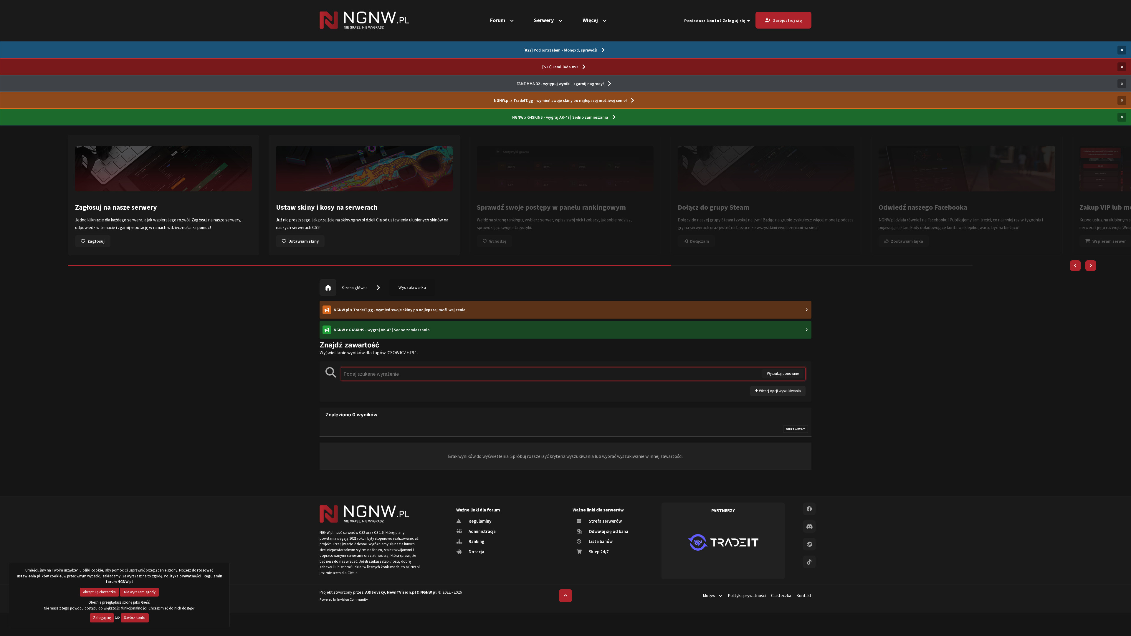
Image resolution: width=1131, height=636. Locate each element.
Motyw (709, 595)
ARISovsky (375, 592)
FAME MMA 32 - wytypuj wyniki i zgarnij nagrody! (560, 83)
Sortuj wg (794, 429)
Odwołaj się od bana (608, 531)
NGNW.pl (428, 592)
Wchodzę (497, 241)
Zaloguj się (102, 617)
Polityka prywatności (747, 595)
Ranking (476, 541)
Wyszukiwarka (412, 287)
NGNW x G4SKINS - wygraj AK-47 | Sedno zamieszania (560, 117)
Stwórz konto (134, 617)
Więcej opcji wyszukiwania (779, 390)
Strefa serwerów (605, 521)
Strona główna (354, 287)
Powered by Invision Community (344, 599)
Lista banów (600, 541)
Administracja (482, 531)
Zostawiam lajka (907, 241)
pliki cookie (92, 570)
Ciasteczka (781, 595)
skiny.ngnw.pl (353, 220)
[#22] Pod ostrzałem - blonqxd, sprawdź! (560, 50)
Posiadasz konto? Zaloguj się (715, 20)
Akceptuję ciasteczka (99, 591)
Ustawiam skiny (303, 241)
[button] (1075, 265)
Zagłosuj (96, 241)
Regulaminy (479, 521)
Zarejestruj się (787, 20)
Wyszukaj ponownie (783, 373)
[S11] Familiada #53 (560, 66)
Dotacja (476, 551)
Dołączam (699, 241)
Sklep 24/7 (598, 551)
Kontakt (803, 595)
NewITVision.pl (401, 592)
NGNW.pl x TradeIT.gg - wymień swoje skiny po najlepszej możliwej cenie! (560, 100)
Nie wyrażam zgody (139, 591)
